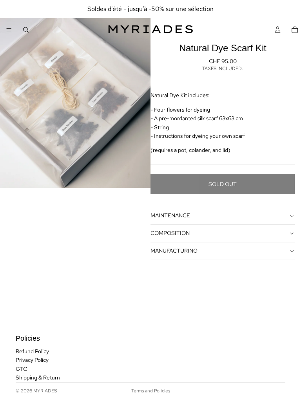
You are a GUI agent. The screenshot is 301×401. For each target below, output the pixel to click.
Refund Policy (32, 351)
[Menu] (9, 30)
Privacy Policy (32, 360)
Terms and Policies (150, 391)
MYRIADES (45, 391)
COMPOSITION (170, 233)
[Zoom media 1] (75, 94)
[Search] (25, 29)
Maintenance (170, 215)
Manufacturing (174, 250)
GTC (21, 368)
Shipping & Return (38, 377)
